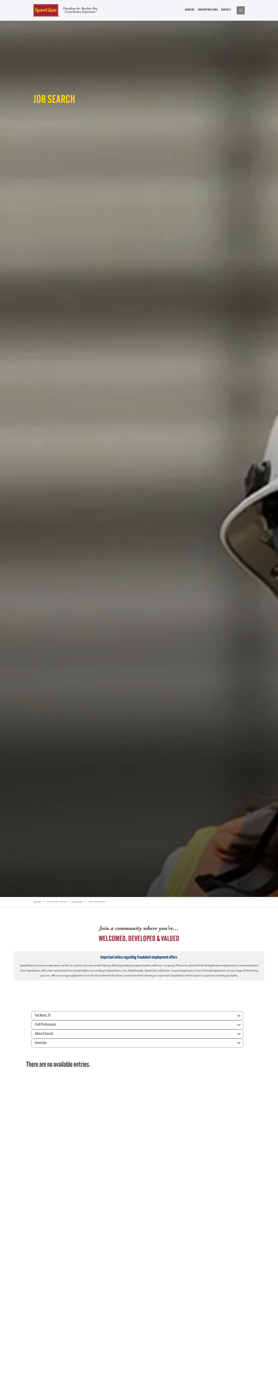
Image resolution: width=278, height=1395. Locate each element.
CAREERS (190, 10)
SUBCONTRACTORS (208, 10)
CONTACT (226, 10)
